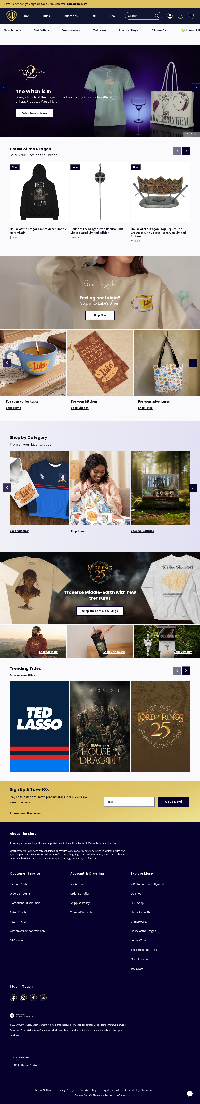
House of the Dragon (143, 931)
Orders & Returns (20, 893)
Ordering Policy (79, 893)
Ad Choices (16, 940)
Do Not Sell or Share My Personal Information (103, 1095)
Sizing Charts (18, 912)
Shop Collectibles (142, 531)
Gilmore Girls (160, 30)
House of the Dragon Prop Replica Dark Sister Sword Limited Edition (96, 230)
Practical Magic (129, 30)
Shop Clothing (19, 531)
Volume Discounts (81, 912)
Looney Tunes (139, 940)
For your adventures (154, 401)
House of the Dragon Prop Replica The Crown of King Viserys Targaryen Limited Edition (158, 232)
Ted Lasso (99, 30)
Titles (46, 16)
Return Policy (18, 921)
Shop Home (77, 531)
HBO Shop (137, 903)
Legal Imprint (110, 1090)
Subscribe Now (77, 4)
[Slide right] (186, 151)
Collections (70, 16)
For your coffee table (22, 401)
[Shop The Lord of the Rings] (100, 588)
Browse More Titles (22, 675)
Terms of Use (43, 1090)
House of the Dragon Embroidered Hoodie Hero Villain (38, 230)
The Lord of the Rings (144, 950)
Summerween (71, 30)
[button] (189, 16)
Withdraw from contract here (28, 931)
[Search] (143, 16)
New (112, 16)
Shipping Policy (80, 903)
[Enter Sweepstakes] (100, 91)
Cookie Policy (88, 1090)
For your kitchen (84, 401)
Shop (25, 16)
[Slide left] (7, 362)
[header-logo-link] (12, 15)
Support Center (19, 884)
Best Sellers (41, 30)
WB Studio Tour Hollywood (147, 884)
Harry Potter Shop (142, 912)
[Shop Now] (100, 292)
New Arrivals (12, 30)
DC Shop (136, 893)
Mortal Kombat (140, 959)
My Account (77, 884)
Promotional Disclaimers (25, 903)
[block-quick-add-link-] (39, 192)
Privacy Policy (65, 1090)
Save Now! (173, 802)
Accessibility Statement (139, 1090)
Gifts (93, 16)
